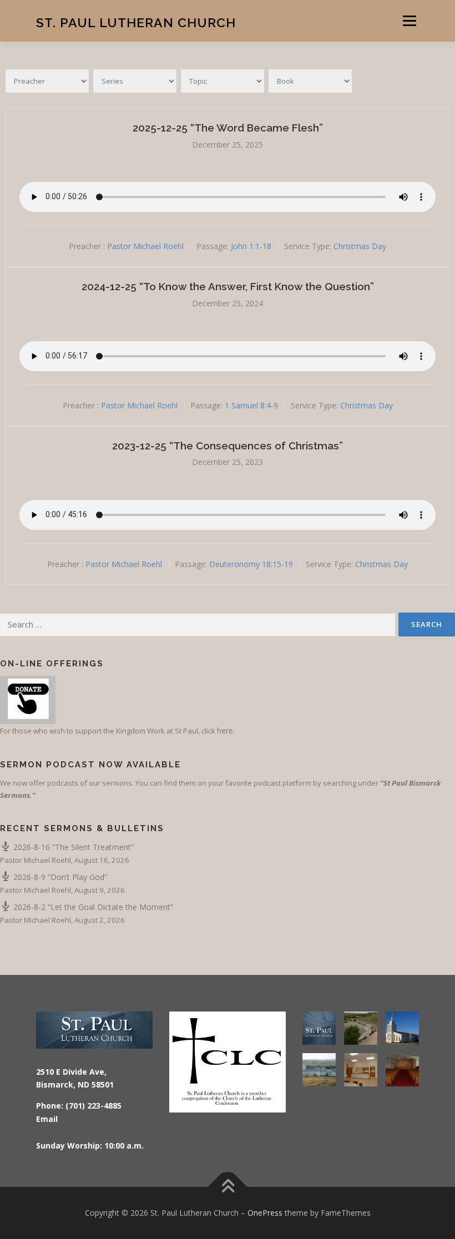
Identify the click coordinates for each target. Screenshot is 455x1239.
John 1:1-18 (251, 246)
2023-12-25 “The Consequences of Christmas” (227, 445)
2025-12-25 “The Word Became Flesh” (228, 128)
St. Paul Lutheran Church (136, 21)
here (225, 730)
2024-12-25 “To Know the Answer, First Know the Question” (228, 286)
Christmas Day (359, 246)
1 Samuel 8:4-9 (251, 405)
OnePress (264, 1212)
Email (47, 1119)
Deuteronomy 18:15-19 (251, 564)
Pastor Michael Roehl (145, 246)
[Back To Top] (227, 1187)
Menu (409, 21)
